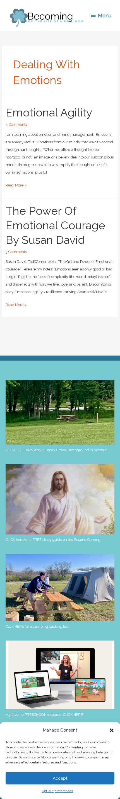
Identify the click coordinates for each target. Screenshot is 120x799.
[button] (111, 730)
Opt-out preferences (57, 791)
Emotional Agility (49, 112)
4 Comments (16, 124)
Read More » (16, 186)
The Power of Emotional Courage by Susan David (55, 225)
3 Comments (16, 252)
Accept (60, 778)
